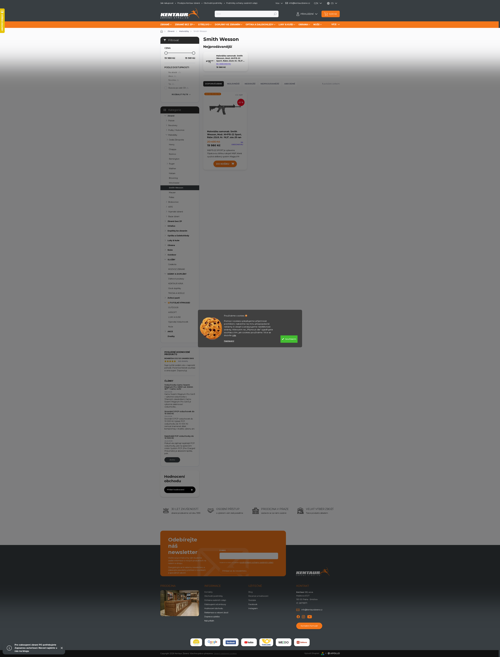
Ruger (172, 164)
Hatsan (172, 173)
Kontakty (208, 592)
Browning (173, 178)
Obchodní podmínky (213, 3)
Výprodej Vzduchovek (178, 322)
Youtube (252, 600)
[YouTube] (309, 616)
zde (234, 335)
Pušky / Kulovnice (176, 130)
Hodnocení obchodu (213, 608)
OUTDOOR (173, 307)
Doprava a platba (212, 616)
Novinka (173, 80)
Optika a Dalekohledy (178, 235)
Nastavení (229, 341)
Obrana (171, 245)
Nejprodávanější (270, 84)
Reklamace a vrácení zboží (216, 612)
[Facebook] (298, 616)
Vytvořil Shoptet (311, 653)
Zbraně (171, 116)
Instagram (253, 608)
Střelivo (171, 226)
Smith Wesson (176, 188)
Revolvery (172, 125)
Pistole (171, 120)
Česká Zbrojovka (176, 140)
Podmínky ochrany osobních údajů (241, 3)
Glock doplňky (174, 288)
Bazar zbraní (173, 216)
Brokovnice (173, 202)
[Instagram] (303, 616)
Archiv (172, 460)
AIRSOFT (172, 312)
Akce (172, 76)
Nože (170, 250)
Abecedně (289, 84)
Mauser (172, 192)
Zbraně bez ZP (175, 221)
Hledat (275, 14)
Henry (171, 144)
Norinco (172, 154)
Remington (174, 159)
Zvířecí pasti (174, 298)
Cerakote (172, 264)
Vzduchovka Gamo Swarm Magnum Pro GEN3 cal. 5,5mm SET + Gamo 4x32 (178, 387)
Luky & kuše (173, 240)
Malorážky (172, 135)
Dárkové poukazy (176, 279)
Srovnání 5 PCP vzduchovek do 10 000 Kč (179, 412)
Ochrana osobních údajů (215, 600)
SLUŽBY (171, 259)
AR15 (170, 207)
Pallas (171, 197)
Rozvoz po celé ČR (178, 88)
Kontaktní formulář (309, 626)
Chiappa (172, 149)
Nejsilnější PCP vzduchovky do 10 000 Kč (179, 437)
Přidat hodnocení (175, 489)
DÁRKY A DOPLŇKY (177, 274)
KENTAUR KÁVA (175, 283)
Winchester (174, 183)
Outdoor (172, 255)
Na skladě (174, 72)
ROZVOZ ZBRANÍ (176, 269)
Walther (172, 168)
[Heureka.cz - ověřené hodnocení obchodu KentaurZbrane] (196, 642)
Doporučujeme (213, 84)
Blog (250, 592)
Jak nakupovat (166, 3)
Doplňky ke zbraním (177, 231)
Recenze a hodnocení (258, 596)
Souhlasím (290, 339)
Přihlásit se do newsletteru (234, 571)
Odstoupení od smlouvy (215, 604)
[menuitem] (166, 24)
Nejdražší (250, 84)
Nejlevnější (233, 84)
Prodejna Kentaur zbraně (188, 3)
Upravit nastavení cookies (225, 653)
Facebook (252, 604)
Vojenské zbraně (175, 211)
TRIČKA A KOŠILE (176, 293)
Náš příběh (209, 621)
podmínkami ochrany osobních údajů (256, 562)
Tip (171, 84)
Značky (171, 336)
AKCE (170, 331)
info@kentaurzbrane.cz (311, 610)
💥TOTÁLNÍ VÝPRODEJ (179, 303)
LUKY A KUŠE (174, 317)
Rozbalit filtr (180, 94)
